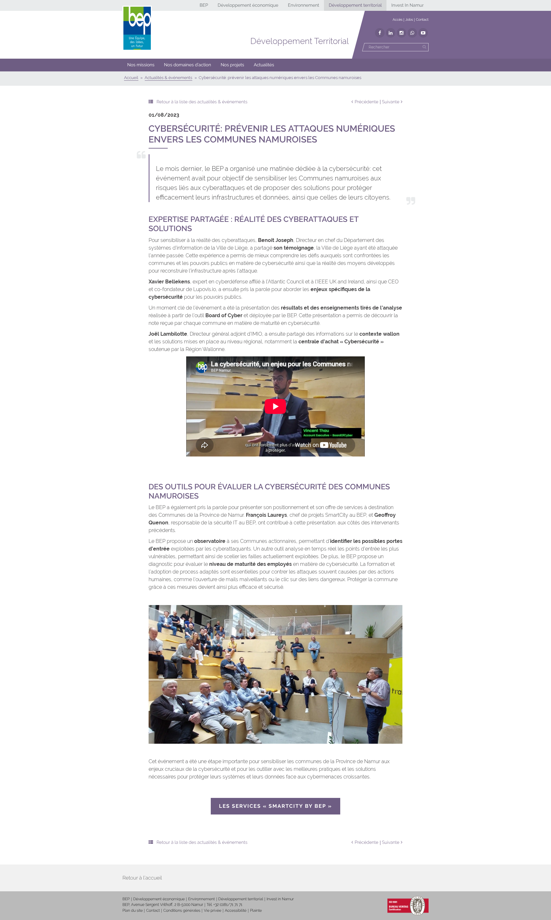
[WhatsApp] (412, 33)
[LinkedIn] (390, 33)
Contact (422, 20)
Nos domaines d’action (187, 65)
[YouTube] (423, 33)
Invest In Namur (407, 5)
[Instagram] (401, 33)
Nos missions (140, 65)
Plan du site (132, 910)
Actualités (264, 65)
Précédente (366, 102)
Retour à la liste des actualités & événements (202, 102)
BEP (204, 5)
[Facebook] (380, 33)
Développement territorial (355, 5)
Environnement (303, 5)
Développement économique (247, 5)
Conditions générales (181, 910)
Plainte (256, 910)
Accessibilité (235, 910)
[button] (187, 65)
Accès (397, 20)
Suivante (391, 102)
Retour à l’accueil (142, 878)
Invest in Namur (280, 899)
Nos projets (232, 65)
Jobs (409, 20)
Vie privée (212, 910)
